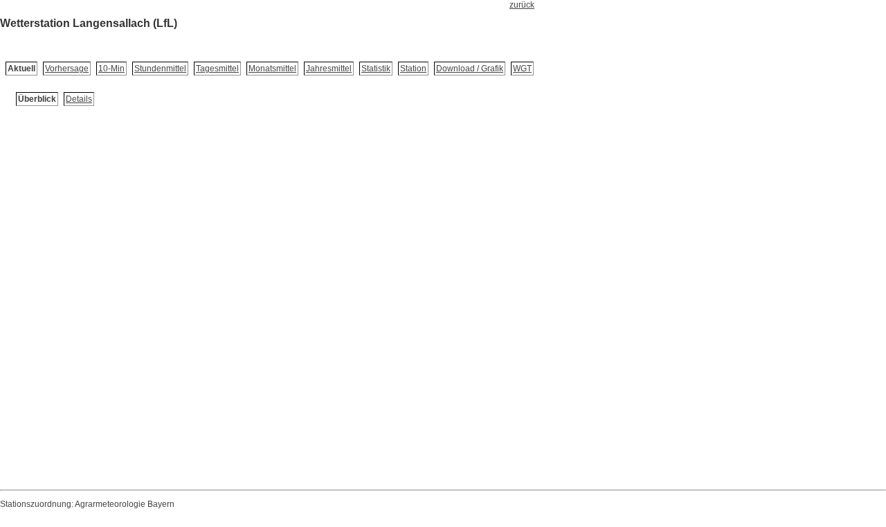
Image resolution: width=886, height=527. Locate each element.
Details (79, 99)
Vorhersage (67, 68)
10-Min (111, 68)
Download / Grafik (469, 68)
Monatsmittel (272, 68)
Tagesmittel (217, 68)
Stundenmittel (160, 68)
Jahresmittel (329, 68)
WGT (522, 68)
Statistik (375, 68)
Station (413, 68)
